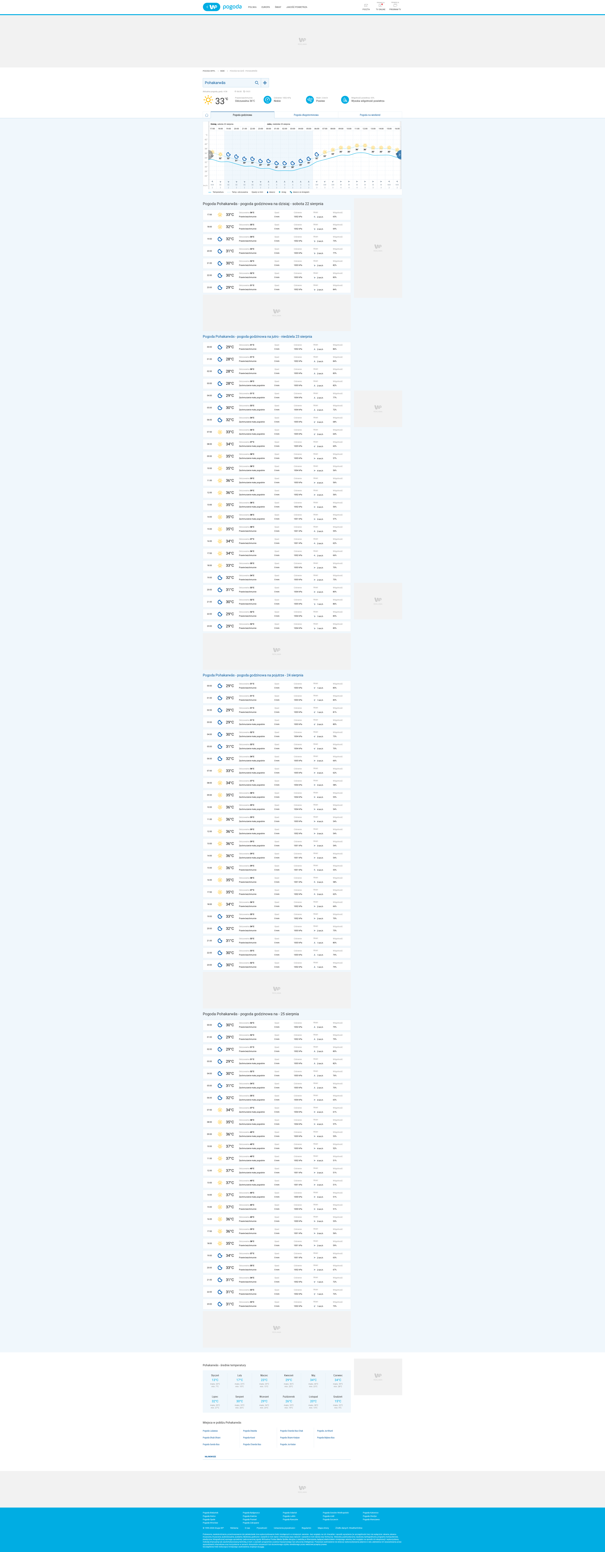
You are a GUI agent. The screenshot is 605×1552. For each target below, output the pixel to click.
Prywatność (262, 1528)
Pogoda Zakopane (251, 1523)
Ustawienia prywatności (284, 1528)
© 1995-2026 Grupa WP (213, 1528)
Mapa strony (323, 1528)
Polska (252, 7)
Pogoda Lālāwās (210, 1430)
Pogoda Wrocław (210, 1523)
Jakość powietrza (296, 7)
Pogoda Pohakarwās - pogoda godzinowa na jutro (241, 337)
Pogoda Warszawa (371, 1519)
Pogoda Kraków (250, 1516)
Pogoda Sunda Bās (211, 1444)
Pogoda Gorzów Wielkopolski (336, 1512)
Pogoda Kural (249, 1437)
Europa (266, 7)
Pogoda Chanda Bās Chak (291, 1430)
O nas (247, 1528)
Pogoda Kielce (209, 1516)
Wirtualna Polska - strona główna (211, 7)
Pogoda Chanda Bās (252, 1444)
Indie (222, 71)
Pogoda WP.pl (209, 71)
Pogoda (232, 7)
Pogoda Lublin (289, 1516)
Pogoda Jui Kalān (288, 1444)
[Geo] (265, 82)
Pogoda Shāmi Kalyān (290, 1437)
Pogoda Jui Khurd (325, 1430)
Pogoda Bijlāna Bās (325, 1437)
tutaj (262, 1547)
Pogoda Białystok (210, 1512)
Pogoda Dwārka (250, 1430)
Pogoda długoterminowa (306, 115)
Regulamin (306, 1528)
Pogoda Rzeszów (290, 1519)
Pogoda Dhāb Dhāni (211, 1437)
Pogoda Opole (209, 1519)
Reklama (234, 1528)
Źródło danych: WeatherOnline (348, 1528)
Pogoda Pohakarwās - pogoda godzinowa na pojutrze (243, 675)
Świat (278, 7)
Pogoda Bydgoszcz (251, 1512)
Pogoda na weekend (370, 115)
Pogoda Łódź (328, 1516)
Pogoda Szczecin (330, 1519)
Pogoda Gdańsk (290, 1512)
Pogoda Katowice (370, 1512)
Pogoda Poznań (250, 1519)
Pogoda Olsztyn (370, 1516)
